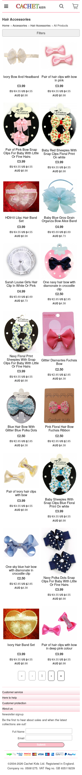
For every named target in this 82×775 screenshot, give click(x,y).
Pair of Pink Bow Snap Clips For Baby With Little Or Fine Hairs (21, 153)
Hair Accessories (40, 25)
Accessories (20, 25)
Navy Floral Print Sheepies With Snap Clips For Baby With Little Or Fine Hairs (21, 361)
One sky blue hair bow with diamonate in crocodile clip (21, 570)
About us (7, 708)
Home (5, 25)
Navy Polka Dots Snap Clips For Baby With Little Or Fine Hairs (59, 581)
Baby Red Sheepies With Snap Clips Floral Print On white (59, 153)
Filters (41, 33)
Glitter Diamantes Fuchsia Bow (59, 362)
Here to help (9, 697)
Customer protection (14, 703)
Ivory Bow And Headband (21, 76)
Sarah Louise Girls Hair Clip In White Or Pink (21, 284)
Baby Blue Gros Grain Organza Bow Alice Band (59, 219)
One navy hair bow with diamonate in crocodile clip (59, 285)
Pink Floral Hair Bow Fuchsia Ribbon (59, 428)
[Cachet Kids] (31, 6)
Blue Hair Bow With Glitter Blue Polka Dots (21, 428)
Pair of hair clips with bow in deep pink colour (59, 646)
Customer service (12, 692)
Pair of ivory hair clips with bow (21, 493)
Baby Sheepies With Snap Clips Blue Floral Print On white (59, 502)
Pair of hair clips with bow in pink (59, 78)
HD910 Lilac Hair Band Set (21, 219)
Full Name (18, 731)
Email (21, 738)
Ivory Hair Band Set (21, 644)
